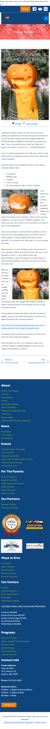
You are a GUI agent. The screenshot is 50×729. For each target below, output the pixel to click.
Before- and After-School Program (15, 641)
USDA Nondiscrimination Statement (16, 421)
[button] (25, 9)
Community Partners (9, 508)
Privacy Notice (7, 417)
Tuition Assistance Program (12, 483)
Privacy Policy (40, 722)
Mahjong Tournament (10, 456)
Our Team (5, 394)
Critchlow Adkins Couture (11, 462)
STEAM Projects (7, 648)
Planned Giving (7, 570)
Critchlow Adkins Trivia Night (13, 449)
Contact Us (6, 414)
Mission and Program (10, 391)
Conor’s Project (7, 452)
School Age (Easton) (9, 594)
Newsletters (6, 432)
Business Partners (8, 504)
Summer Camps (7, 645)
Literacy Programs (8, 651)
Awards (4, 401)
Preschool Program (9, 638)
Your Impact (6, 563)
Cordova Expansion (9, 576)
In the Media (6, 435)
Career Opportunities (9, 404)
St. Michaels (6, 597)
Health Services (7, 487)
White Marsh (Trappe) (10, 601)
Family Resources (8, 490)
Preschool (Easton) (9, 591)
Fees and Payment (9, 477)
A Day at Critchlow (9, 655)
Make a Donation (8, 567)
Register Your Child (9, 480)
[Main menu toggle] (46, 18)
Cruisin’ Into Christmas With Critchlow (17, 459)
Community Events (9, 466)
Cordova (4, 587)
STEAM (18, 124)
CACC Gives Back (8, 407)
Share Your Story (8, 493)
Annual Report (7, 438)
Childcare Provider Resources (13, 411)
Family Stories (7, 397)
